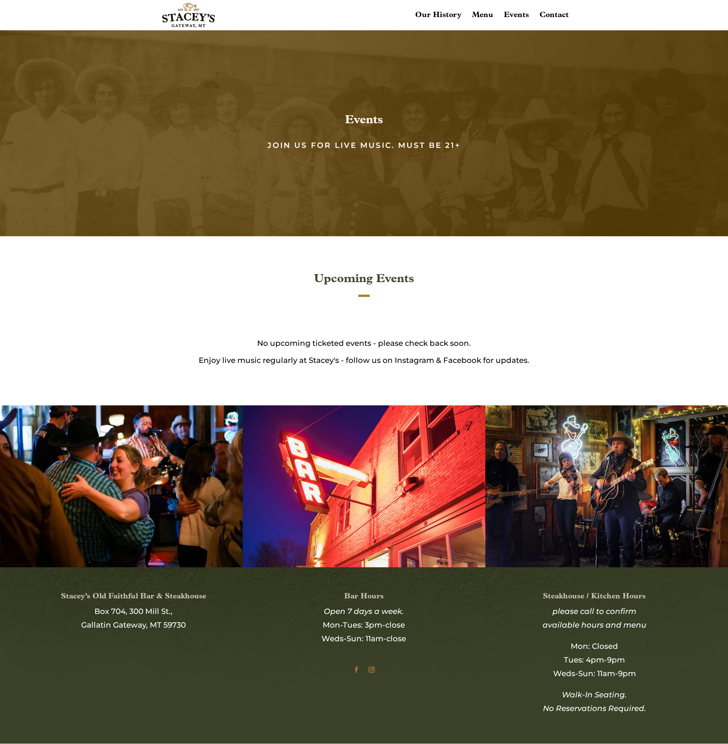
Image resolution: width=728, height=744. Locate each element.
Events (516, 16)
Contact (554, 16)
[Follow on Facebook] (356, 670)
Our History (438, 16)
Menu (482, 16)
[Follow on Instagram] (372, 670)
